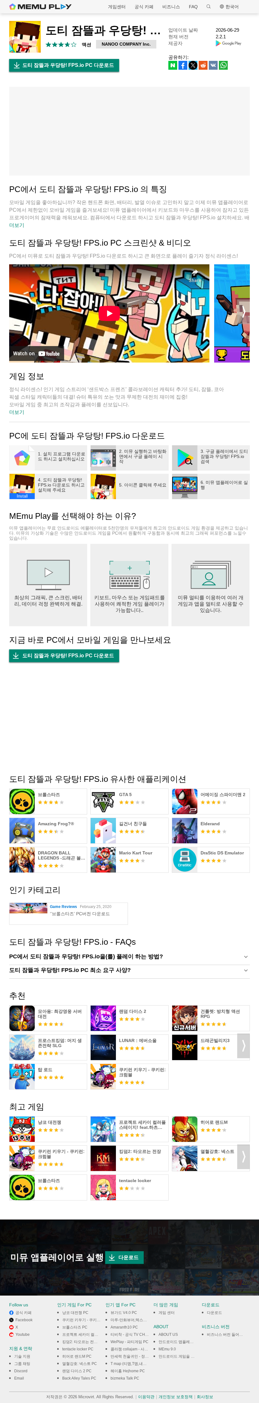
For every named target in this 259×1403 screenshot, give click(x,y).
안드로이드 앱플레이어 (178, 1342)
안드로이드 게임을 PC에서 (181, 1356)
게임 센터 (167, 1312)
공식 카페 (144, 6)
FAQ (193, 6)
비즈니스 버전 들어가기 (227, 1334)
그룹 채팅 (22, 1363)
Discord (20, 1371)
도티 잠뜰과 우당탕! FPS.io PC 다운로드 (68, 65)
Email (19, 1378)
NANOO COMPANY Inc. (126, 44)
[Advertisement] (129, 131)
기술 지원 (22, 1356)
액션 (86, 44)
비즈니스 (171, 6)
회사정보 (205, 1396)
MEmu (40, 6)
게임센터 (117, 6)
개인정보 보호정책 (176, 1396)
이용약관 (146, 1396)
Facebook (24, 1320)
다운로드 (128, 1257)
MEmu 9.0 (167, 1349)
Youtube (22, 1334)
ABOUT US (168, 1334)
